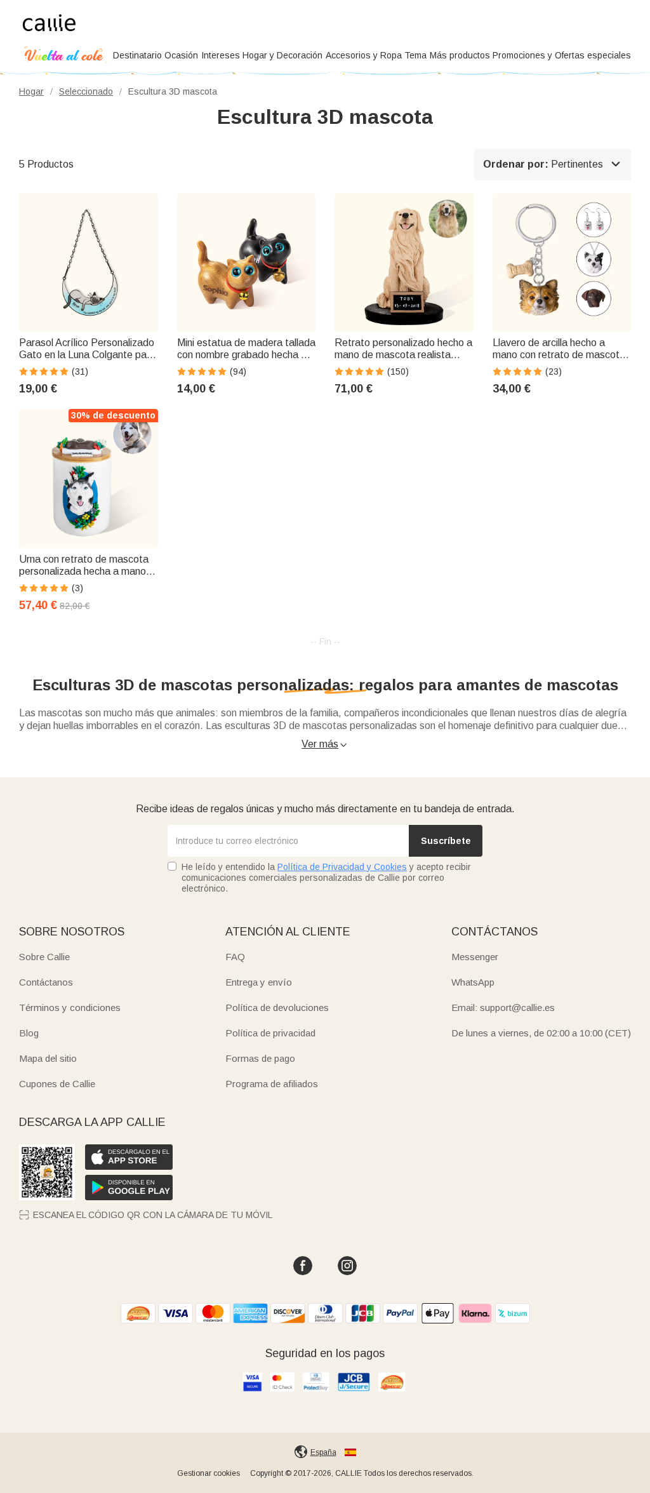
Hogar (31, 91)
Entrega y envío (258, 982)
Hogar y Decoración (282, 55)
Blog (29, 1033)
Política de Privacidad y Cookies (342, 867)
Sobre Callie (44, 956)
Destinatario (137, 55)
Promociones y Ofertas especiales (562, 55)
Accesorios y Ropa (364, 55)
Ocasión (181, 55)
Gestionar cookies (208, 1473)
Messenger (474, 956)
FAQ (235, 956)
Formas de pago (260, 1058)
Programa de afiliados (271, 1083)
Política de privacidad (270, 1033)
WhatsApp (472, 982)
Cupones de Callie (57, 1083)
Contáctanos (46, 982)
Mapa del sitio (48, 1058)
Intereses (220, 55)
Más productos (460, 55)
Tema (415, 55)
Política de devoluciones (277, 1007)
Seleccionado (86, 91)
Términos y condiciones (70, 1007)
